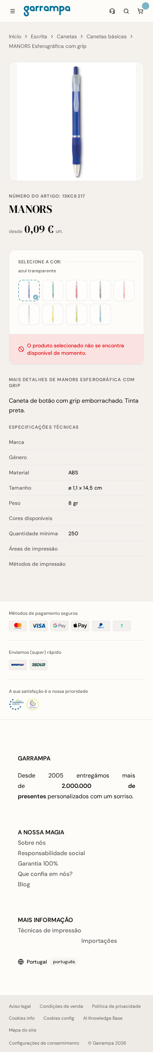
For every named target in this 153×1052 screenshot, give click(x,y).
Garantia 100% (38, 863)
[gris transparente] (100, 290)
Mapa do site (22, 1030)
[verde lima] (76, 314)
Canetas (67, 36)
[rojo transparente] (76, 290)
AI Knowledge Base (103, 1018)
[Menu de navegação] (12, 11)
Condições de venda (61, 1006)
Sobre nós (32, 843)
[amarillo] (53, 314)
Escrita (39, 36)
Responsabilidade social (51, 853)
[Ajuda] (112, 11)
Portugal (51, 961)
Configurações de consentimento (44, 1043)
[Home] (47, 11)
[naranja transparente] (124, 290)
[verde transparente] (53, 290)
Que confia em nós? (45, 874)
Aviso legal (20, 1006)
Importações (99, 941)
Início (15, 36)
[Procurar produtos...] (126, 11)
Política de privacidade (116, 1006)
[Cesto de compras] (140, 11)
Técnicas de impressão (49, 930)
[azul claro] (100, 314)
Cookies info (22, 1018)
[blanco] (29, 314)
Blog (24, 884)
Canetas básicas (107, 36)
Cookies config (58, 1018)
